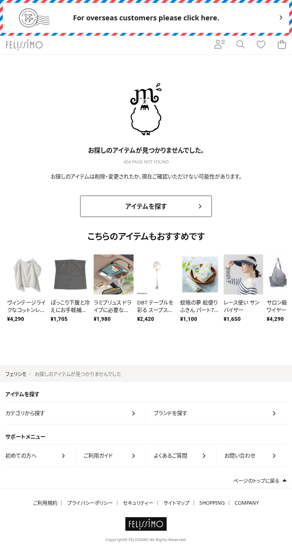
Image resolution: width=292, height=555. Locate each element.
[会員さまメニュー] (219, 45)
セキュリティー (138, 502)
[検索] (240, 45)
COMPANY (247, 502)
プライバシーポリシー (90, 502)
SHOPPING (212, 502)
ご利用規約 (45, 502)
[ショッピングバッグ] (281, 45)
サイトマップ (176, 502)
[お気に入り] (261, 45)
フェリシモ (16, 373)
